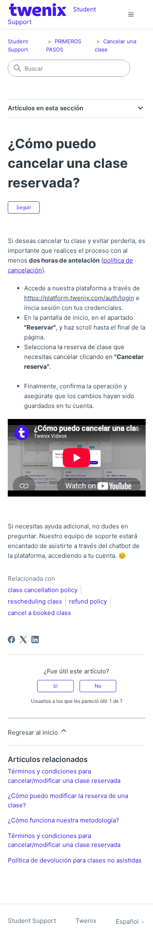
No (98, 686)
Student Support (32, 921)
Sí (55, 686)
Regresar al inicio (34, 732)
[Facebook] (11, 639)
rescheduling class (35, 601)
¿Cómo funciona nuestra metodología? (63, 820)
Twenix (85, 921)
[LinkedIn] (35, 639)
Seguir (23, 207)
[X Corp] (23, 639)
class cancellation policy (43, 590)
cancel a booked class (39, 613)
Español (128, 921)
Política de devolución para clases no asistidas (75, 860)
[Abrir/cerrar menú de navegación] (130, 14)
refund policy (88, 601)
